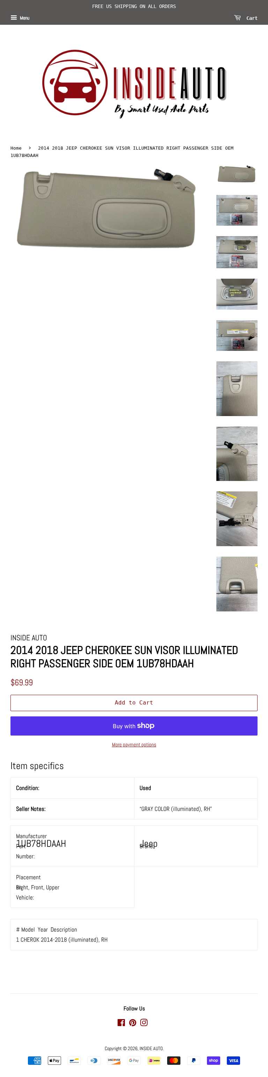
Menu (24, 18)
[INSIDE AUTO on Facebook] (121, 1024)
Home (16, 148)
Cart (251, 18)
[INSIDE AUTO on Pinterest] (132, 1024)
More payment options (134, 744)
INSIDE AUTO (151, 1048)
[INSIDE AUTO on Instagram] (144, 1024)
